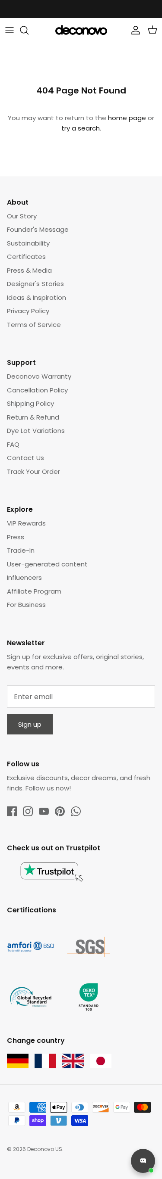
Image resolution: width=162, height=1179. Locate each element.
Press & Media (29, 270)
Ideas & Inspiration (36, 297)
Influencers (24, 577)
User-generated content (47, 564)
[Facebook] (12, 811)
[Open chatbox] (143, 1161)
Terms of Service (34, 324)
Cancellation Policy (37, 390)
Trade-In (21, 550)
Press (15, 536)
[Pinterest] (60, 811)
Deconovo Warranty (39, 376)
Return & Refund (33, 417)
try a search (80, 128)
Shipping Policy (30, 403)
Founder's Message (38, 229)
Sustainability (28, 243)
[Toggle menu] (9, 30)
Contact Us (25, 457)
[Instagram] (28, 811)
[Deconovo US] (81, 30)
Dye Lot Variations (36, 430)
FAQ (13, 444)
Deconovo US (44, 1149)
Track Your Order (33, 471)
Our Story (22, 216)
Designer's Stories (35, 283)
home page (127, 117)
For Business (26, 604)
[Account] (133, 30)
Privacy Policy (28, 310)
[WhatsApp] (76, 811)
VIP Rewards (26, 523)
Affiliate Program (34, 591)
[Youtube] (44, 811)
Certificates (26, 256)
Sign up (29, 724)
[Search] (28, 30)
